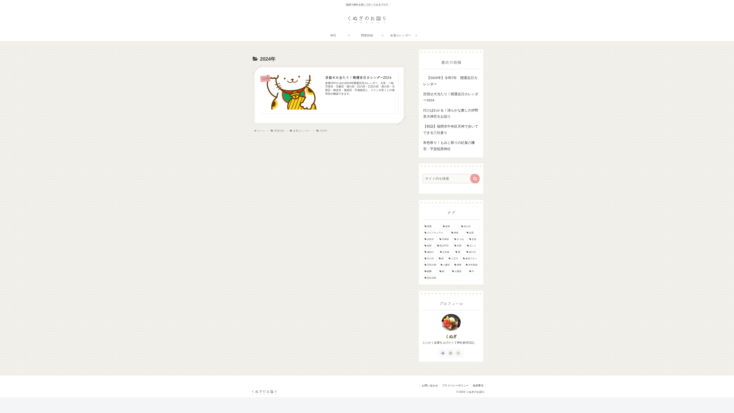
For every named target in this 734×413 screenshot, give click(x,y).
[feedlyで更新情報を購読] (450, 353)
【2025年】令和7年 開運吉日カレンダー (450, 81)
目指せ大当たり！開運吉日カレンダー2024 (450, 97)
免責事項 (478, 385)
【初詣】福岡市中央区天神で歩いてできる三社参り (450, 129)
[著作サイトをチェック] (443, 353)
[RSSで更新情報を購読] (458, 353)
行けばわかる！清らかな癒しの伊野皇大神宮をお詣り (450, 113)
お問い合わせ (430, 385)
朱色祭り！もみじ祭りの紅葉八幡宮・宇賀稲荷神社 (449, 146)
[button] (475, 178)
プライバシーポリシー (455, 385)
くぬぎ (451, 336)
